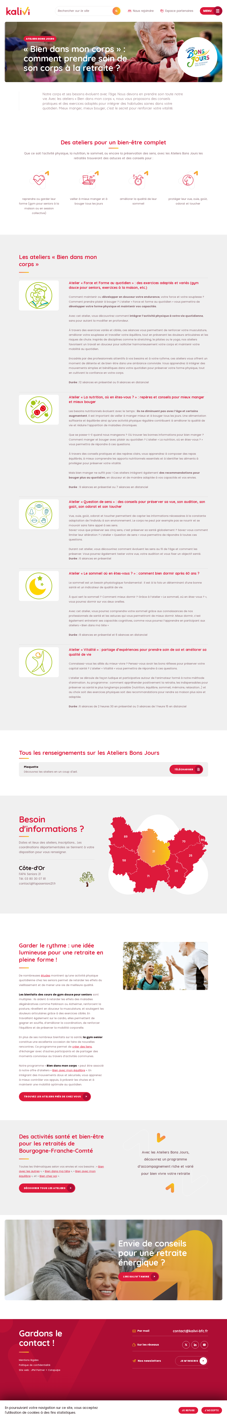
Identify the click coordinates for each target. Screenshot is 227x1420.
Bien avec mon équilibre (68, 1070)
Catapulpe (54, 1370)
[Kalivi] (18, 11)
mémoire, (178, 687)
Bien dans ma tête (94, 625)
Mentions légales (29, 1360)
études (45, 975)
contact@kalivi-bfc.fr (190, 1331)
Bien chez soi (48, 1176)
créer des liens (82, 1047)
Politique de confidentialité (34, 1365)
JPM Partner (38, 1370)
